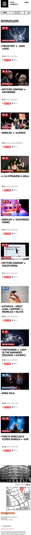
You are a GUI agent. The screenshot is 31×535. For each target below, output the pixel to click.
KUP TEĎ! (7, 60)
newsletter (19, 485)
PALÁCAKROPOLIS (14, 4)
